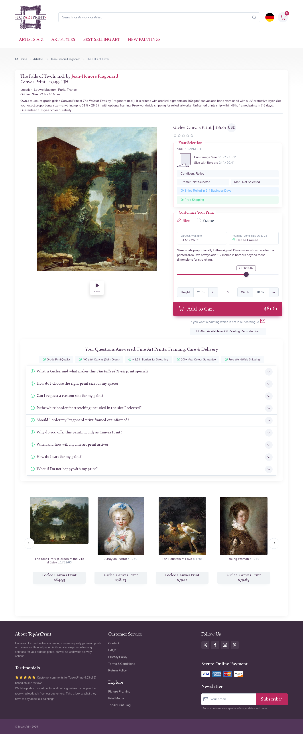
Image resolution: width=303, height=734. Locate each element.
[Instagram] (225, 645)
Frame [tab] (208, 221)
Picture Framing (119, 691)
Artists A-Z (31, 40)
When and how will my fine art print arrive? (72, 445)
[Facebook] (215, 645)
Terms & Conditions (121, 664)
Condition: (193, 173)
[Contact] (262, 322)
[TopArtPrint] (30, 17)
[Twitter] (205, 645)
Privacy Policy (117, 657)
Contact (113, 643)
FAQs (112, 650)
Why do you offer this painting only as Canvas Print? (79, 432)
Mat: (247, 182)
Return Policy (117, 670)
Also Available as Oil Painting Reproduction (230, 331)
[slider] (246, 274)
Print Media (116, 698)
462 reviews (34, 683)
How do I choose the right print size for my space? (77, 384)
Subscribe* (272, 699)
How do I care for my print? (59, 457)
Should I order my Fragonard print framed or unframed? (83, 420)
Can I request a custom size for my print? (70, 396)
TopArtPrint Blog (119, 705)
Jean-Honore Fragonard (65, 59)
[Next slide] (274, 543)
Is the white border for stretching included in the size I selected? (89, 408)
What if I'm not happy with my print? (67, 469)
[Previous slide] (29, 543)
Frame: (195, 182)
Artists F (38, 59)
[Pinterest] (235, 645)
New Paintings (144, 40)
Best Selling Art (101, 40)
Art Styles (63, 40)
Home (23, 59)
